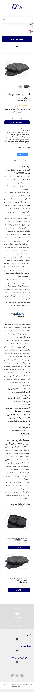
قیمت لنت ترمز (16, 136)
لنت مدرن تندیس (21, 143)
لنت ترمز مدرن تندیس (16, 139)
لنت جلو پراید (23, 141)
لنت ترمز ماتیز (13, 137)
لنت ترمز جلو (15, 134)
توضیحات (21, 154)
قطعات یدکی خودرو (20, 330)
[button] (7, 59)
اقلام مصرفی (19, 132)
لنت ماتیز (10, 141)
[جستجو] (4, 20)
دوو (23, 136)
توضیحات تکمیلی (19, 160)
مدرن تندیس (23, 144)
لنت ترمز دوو (22, 137)
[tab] (22, 154)
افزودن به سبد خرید (17, 122)
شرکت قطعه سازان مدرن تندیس (19, 324)
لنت (10, 136)
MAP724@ (25, 498)
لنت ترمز (22, 134)
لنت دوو (16, 141)
